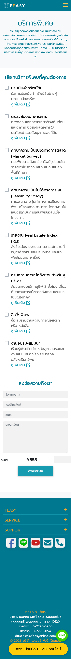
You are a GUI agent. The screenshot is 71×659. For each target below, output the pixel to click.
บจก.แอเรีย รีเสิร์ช (35, 612)
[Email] (48, 543)
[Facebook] (11, 543)
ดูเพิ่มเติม (18, 104)
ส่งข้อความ (35, 471)
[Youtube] (35, 543)
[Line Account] (23, 543)
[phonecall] (60, 543)
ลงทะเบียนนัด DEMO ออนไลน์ (38, 649)
